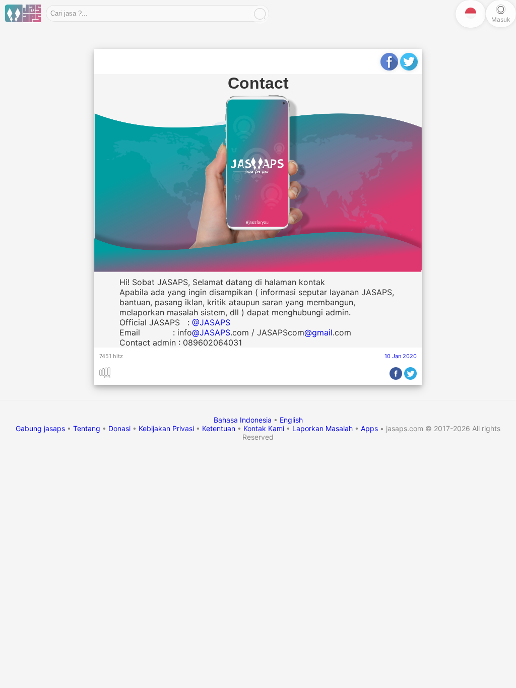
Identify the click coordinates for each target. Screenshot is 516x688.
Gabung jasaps (40, 428)
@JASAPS (211, 322)
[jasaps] (23, 14)
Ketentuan (218, 428)
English (291, 420)
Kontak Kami (263, 428)
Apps (369, 428)
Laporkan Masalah (322, 428)
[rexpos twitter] (409, 64)
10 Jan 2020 (400, 356)
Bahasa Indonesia (244, 420)
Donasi (119, 428)
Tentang (86, 428)
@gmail (318, 332)
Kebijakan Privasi (166, 428)
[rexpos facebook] (389, 64)
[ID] (471, 14)
